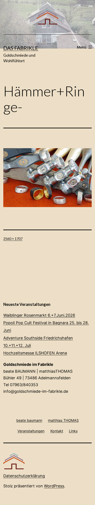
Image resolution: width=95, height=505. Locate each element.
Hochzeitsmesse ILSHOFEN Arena (35, 353)
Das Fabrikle (20, 48)
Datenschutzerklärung (24, 475)
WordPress (54, 486)
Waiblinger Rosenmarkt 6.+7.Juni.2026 (39, 315)
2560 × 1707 (13, 238)
